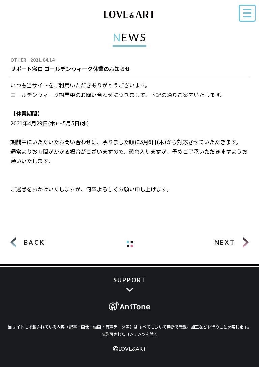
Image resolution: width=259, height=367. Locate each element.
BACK (34, 242)
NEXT (224, 242)
